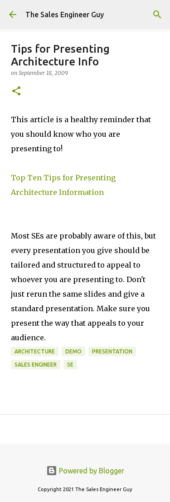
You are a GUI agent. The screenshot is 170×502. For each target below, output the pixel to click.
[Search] (157, 14)
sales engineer (36, 365)
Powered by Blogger (90, 471)
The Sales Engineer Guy (64, 14)
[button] (16, 91)
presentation (112, 351)
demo (73, 351)
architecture (35, 351)
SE (70, 365)
